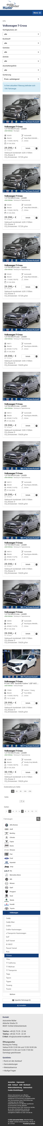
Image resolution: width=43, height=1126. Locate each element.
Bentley (12, 833)
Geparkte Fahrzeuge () (22, 1000)
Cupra (11, 842)
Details (28, 148)
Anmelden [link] (22, 1005)
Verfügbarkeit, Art (10, 30)
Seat (11, 896)
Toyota (12, 908)
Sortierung (7, 75)
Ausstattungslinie (9, 66)
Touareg (9, 985)
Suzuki (11, 904)
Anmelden (11, 1082)
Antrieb (5, 57)
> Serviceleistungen (10, 1064)
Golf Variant (10, 941)
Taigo (8, 974)
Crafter (8, 926)
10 (32, 811)
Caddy (8, 918)
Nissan (12, 883)
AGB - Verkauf (13, 1085)
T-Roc (8, 959)
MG (10, 879)
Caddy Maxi (10, 922)
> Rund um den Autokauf (12, 1061)
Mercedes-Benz (15, 875)
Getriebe (6, 48)
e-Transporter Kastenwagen (16, 933)
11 (36, 811)
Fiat (10, 854)
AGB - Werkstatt (24, 1085)
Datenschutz (27, 1087)
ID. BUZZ (9, 944)
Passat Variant (11, 948)
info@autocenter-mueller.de (19, 1037)
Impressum (20, 1082)
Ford (11, 858)
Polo (7, 952)
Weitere (12, 994)
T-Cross (9, 955)
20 (17, 791)
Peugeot (12, 892)
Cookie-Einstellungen (15, 1090)
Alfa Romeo (13, 825)
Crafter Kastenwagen (13, 930)
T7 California (11, 963)
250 (30, 791)
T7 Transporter (11, 970)
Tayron (8, 978)
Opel (11, 888)
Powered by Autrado (29, 1123)
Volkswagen (13, 913)
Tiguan (8, 982)
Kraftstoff (6, 39)
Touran (8, 989)
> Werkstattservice (10, 1067)
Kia (10, 871)
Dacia (11, 846)
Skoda (11, 900)
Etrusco (12, 850)
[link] (36, 148)
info (4, 21)
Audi (11, 829)
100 (25, 791)
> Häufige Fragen (9, 1071)
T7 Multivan (10, 967)
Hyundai (12, 862)
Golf (7, 937)
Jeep (11, 867)
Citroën (12, 837)
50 (21, 791)
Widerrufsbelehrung (15, 1087)
